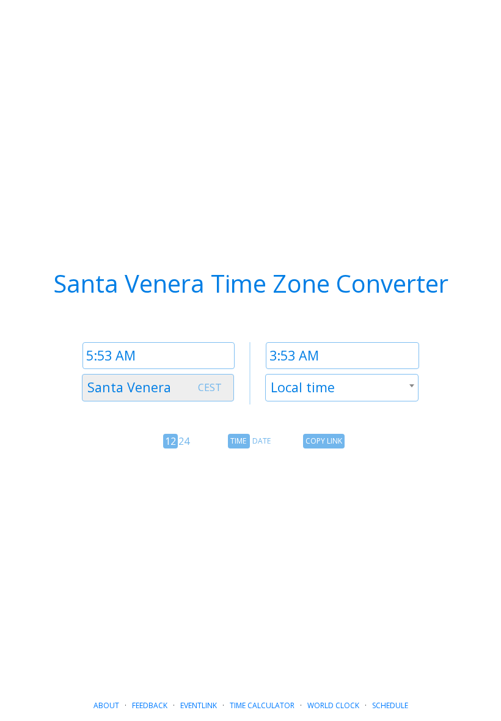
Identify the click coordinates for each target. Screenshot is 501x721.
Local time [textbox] (303, 387)
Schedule (390, 705)
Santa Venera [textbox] (129, 387)
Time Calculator (262, 705)
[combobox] (158, 387)
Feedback (149, 705)
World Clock (333, 705)
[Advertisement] (250, 562)
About (106, 705)
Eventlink (198, 705)
